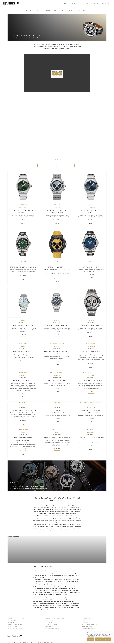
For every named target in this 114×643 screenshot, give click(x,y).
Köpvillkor (33, 642)
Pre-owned (80, 3)
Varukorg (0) (104, 3)
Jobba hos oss (40, 642)
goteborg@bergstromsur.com (52, 628)
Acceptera (107, 639)
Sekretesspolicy (25, 642)
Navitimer (51, 165)
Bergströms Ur (30, 3)
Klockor (64, 3)
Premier (60, 165)
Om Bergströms (94, 3)
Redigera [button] (91, 639)
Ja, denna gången (57, 73)
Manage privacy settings (57, 75)
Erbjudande (72, 3)
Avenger (34, 165)
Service (87, 3)
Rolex (59, 3)
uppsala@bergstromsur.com (15, 628)
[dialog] (99, 636)
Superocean (79, 165)
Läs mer (23, 223)
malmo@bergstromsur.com (89, 628)
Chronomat (43, 165)
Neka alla (98, 639)
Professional (68, 165)
